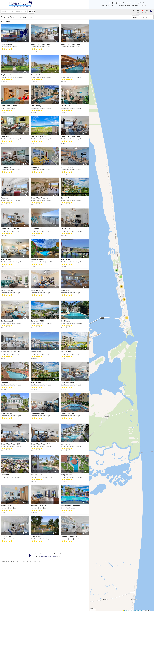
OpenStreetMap (140, 610)
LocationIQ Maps (132, 610)
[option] (135, 17)
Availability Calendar (128, 5)
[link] (15, 38)
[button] (126, 317)
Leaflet (125, 610)
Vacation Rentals (108, 5)
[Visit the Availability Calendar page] (31, 555)
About (142, 5)
